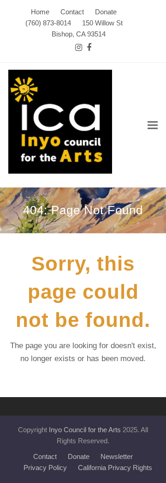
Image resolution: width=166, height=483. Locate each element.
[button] (153, 125)
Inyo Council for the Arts (85, 430)
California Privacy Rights (115, 467)
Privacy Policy (45, 467)
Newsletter (117, 456)
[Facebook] (89, 47)
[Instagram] (78, 47)
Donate (78, 456)
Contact (45, 456)
